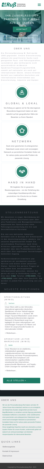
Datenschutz (7, 456)
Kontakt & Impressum (10, 451)
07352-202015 (7, 278)
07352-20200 (30, 276)
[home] (13, 5)
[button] (39, 5)
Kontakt (22, 29)
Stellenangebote (22, 38)
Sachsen (11, 303)
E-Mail (13, 276)
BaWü (11, 345)
